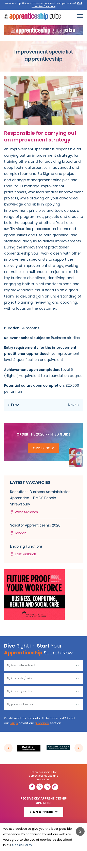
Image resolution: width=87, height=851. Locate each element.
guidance (42, 723)
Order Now (43, 448)
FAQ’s (14, 723)
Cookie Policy (22, 845)
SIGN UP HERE (42, 811)
